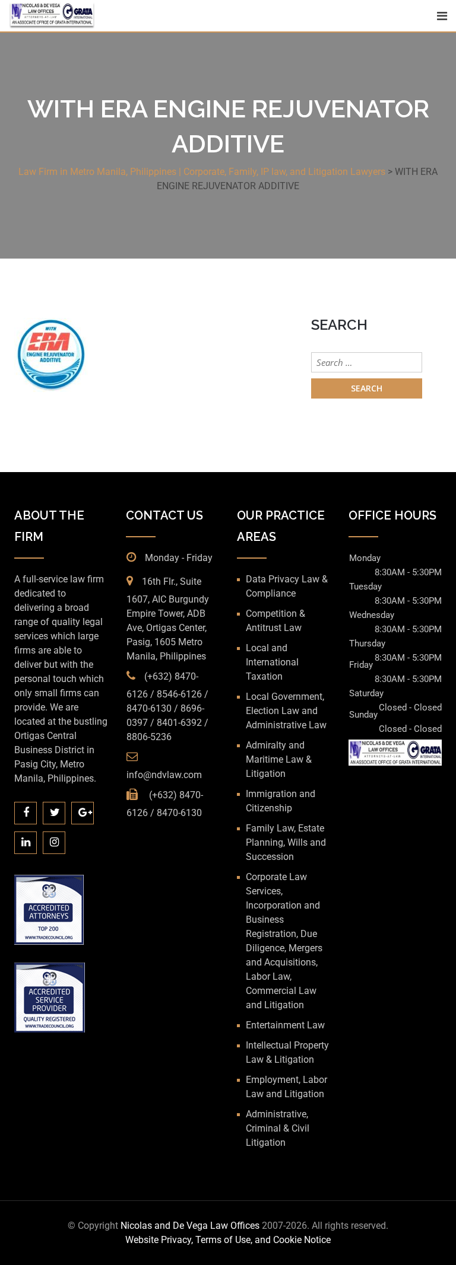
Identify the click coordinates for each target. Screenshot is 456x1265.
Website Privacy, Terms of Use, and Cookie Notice (228, 1239)
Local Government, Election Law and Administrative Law (286, 711)
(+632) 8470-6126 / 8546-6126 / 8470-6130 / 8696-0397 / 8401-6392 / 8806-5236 (167, 707)
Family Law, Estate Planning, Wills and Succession (286, 842)
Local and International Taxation (272, 662)
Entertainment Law (285, 1025)
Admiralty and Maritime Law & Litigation (279, 759)
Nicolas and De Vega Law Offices (191, 1225)
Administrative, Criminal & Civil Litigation (277, 1128)
